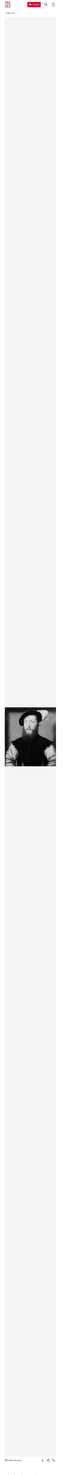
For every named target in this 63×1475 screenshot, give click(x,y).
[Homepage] (8, 5)
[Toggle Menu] (53, 4)
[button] (30, 736)
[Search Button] (45, 4)
